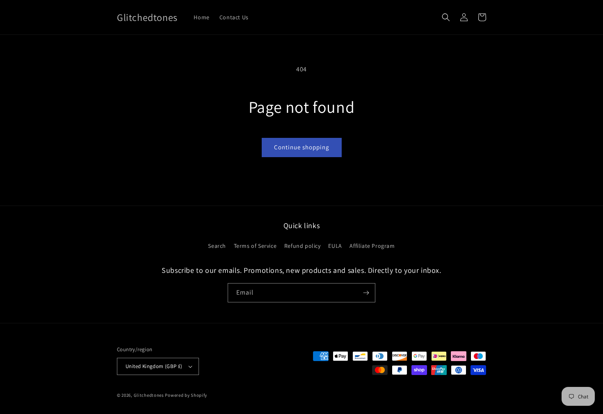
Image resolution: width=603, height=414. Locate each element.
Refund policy (302, 245)
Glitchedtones (149, 395)
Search (217, 245)
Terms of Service (255, 245)
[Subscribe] (366, 292)
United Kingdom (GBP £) (154, 366)
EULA (335, 245)
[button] (446, 17)
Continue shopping (301, 147)
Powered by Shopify (186, 395)
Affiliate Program (372, 245)
